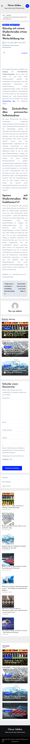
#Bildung (6, 45)
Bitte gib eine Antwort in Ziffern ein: (13, 456)
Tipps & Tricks (15, 24)
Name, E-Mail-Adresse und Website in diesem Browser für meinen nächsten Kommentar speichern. (13, 450)
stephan (8, 335)
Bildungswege (6, 482)
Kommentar (6, 398)
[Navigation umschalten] (2, 6)
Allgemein (6, 24)
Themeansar (15, 741)
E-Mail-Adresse (7, 430)
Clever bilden (14, 5)
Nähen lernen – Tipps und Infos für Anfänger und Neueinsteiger (13, 662)
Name (4, 422)
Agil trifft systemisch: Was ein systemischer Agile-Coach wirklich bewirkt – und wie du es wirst (14, 610)
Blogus (24, 739)
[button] (3, 741)
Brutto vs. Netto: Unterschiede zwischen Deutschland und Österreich (15, 715)
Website (4, 438)
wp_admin (11, 42)
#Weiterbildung (6, 47)
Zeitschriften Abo (8, 101)
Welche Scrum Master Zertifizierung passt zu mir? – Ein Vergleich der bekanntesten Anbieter (15, 588)
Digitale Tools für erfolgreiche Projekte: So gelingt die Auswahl (14, 698)
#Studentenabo (14, 45)
